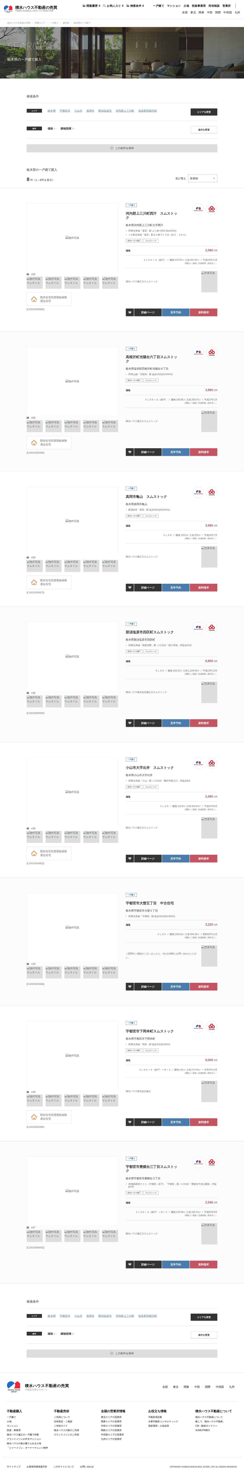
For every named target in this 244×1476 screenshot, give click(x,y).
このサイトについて (63, 1466)
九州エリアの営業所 (111, 1439)
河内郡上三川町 (125, 110)
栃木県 (66, 23)
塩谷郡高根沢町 (147, 110)
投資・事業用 (14, 1430)
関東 (201, 12)
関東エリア (40, 23)
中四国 (227, 12)
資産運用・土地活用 (158, 1426)
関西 (218, 12)
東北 (193, 12)
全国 (185, 12)
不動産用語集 (155, 1417)
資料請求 (203, 312)
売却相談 (214, 5)
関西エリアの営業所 (111, 1430)
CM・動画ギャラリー (206, 1426)
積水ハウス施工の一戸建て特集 (23, 1434)
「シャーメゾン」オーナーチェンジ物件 (27, 1447)
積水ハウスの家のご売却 (66, 1430)
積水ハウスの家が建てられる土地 (24, 1443)
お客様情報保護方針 (37, 1466)
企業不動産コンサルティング (163, 1421)
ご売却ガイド (61, 1426)
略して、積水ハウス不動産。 (210, 1421)
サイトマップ (14, 1466)
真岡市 (90, 110)
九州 (237, 12)
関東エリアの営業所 (111, 1421)
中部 (210, 12)
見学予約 (175, 312)
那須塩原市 (105, 110)
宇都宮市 (65, 110)
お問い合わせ (87, 1466)
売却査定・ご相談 (63, 1421)
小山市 (78, 110)
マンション (174, 5)
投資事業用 (199, 5)
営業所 (226, 5)
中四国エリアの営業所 (112, 1434)
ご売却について (62, 1417)
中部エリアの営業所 (111, 1426)
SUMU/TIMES (202, 1430)
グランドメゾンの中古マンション (24, 1439)
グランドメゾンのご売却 (66, 1434)
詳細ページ (148, 312)
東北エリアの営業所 (111, 1417)
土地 (186, 5)
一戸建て (158, 5)
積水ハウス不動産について (209, 1417)
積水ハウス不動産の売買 (18, 23)
